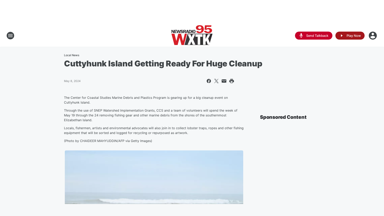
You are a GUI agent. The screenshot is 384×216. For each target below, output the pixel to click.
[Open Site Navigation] (10, 36)
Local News (71, 55)
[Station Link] (192, 35)
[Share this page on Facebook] (209, 81)
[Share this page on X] (216, 81)
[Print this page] (231, 81)
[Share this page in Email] (224, 81)
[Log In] (373, 36)
